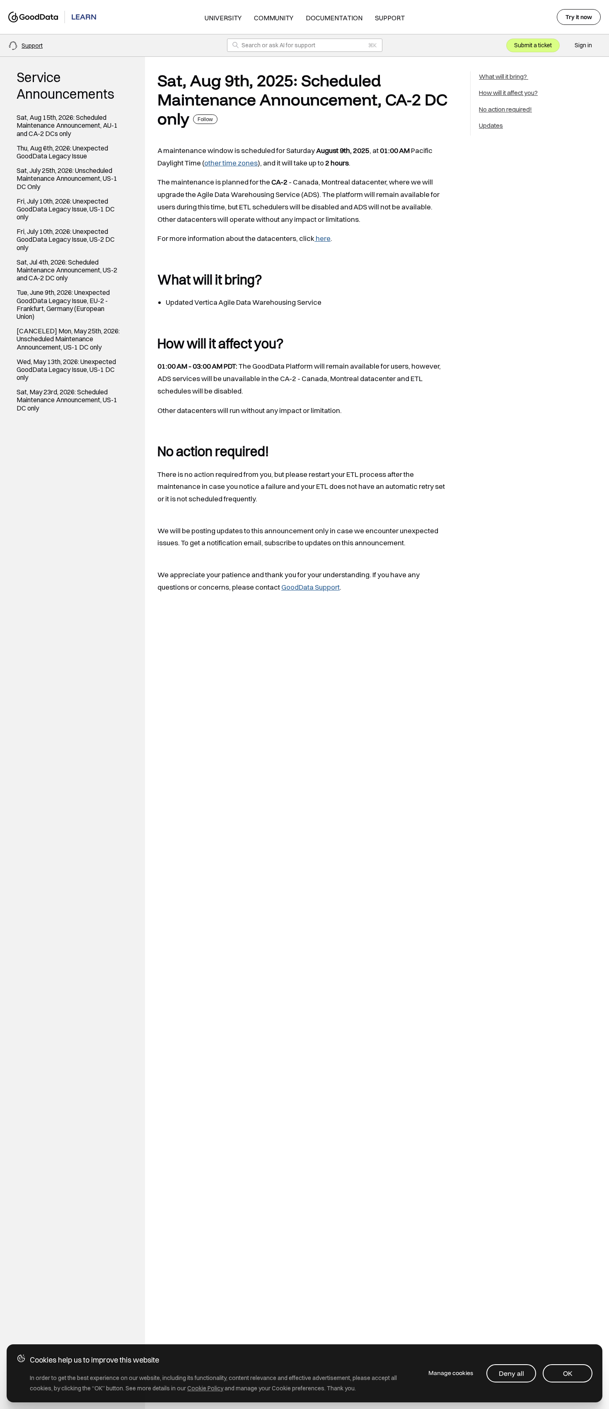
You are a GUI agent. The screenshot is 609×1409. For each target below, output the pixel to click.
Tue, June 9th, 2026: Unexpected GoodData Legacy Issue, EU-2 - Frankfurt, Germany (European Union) (63, 305)
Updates (491, 125)
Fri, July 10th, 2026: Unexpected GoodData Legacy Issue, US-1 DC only (66, 209)
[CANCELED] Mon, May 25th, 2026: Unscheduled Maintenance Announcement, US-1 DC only (68, 339)
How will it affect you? (508, 93)
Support (390, 18)
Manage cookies (450, 1373)
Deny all (511, 1373)
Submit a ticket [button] (533, 45)
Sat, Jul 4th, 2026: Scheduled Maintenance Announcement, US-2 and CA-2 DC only (67, 270)
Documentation (334, 18)
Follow (205, 119)
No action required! (505, 109)
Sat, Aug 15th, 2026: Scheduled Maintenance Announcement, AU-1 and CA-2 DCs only (67, 125)
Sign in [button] (583, 45)
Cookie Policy (205, 1388)
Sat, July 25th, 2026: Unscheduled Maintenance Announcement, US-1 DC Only (67, 178)
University (223, 18)
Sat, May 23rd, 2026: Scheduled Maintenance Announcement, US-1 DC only (67, 400)
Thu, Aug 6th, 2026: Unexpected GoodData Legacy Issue (62, 152)
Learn (84, 17)
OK (568, 1373)
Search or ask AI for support (278, 45)
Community (273, 18)
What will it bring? (503, 76)
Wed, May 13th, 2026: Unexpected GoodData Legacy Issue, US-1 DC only (66, 369)
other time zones (231, 162)
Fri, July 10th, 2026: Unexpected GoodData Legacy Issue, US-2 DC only (66, 239)
